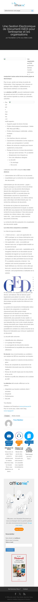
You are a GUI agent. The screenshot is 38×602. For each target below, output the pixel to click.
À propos (7, 416)
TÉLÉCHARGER (29, 443)
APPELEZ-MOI (19, 443)
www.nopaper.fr (8, 411)
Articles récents (16, 416)
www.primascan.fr (25, 406)
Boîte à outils (28, 38)
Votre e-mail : (10, 542)
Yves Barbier (12, 38)
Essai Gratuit (19, 529)
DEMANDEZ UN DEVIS (9, 443)
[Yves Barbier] (8, 426)
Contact (25, 589)
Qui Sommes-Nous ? (14, 589)
